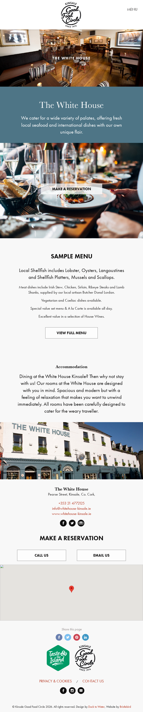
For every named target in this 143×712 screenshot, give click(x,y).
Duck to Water (96, 707)
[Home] (71, 14)
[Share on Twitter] (67, 637)
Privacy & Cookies (55, 681)
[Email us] (81, 690)
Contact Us (93, 681)
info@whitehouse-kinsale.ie (71, 508)
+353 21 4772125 (71, 503)
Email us (101, 555)
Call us (41, 555)
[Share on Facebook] (59, 637)
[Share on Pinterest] (76, 637)
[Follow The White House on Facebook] (63, 523)
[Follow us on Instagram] (72, 690)
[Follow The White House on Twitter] (72, 523)
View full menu (71, 332)
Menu (133, 9)
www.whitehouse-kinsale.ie (71, 513)
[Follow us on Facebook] (63, 690)
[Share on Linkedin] (85, 637)
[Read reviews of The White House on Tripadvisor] (81, 523)
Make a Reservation (71, 188)
